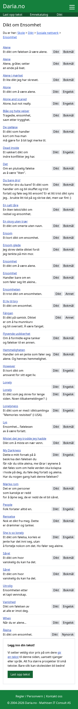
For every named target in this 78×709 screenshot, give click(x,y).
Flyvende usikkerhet (16, 334)
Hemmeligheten (14, 350)
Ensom (7, 233)
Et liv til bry (10, 301)
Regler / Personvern (29, 696)
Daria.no (14, 6)
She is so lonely (13, 533)
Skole (21, 33)
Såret (6, 553)
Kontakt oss (54, 696)
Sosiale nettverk (48, 33)
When (7, 618)
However (9, 366)
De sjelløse (10, 127)
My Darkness (12, 450)
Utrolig (8, 586)
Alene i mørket (13, 75)
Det (5, 164)
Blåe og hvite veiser (16, 111)
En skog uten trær (15, 221)
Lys (5, 422)
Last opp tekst (12, 15)
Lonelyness (10, 406)
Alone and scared (15, 99)
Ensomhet (10, 37)
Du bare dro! (11, 180)
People (7, 505)
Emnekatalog (39, 15)
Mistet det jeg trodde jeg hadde (24, 439)
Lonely (7, 382)
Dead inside (11, 148)
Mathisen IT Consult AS (55, 703)
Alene (7, 47)
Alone (7, 87)
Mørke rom (11, 484)
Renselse (9, 517)
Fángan (8, 313)
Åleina (7, 630)
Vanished (9, 602)
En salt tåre (10, 205)
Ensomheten (11, 289)
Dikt (59, 15)
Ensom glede (12, 245)
